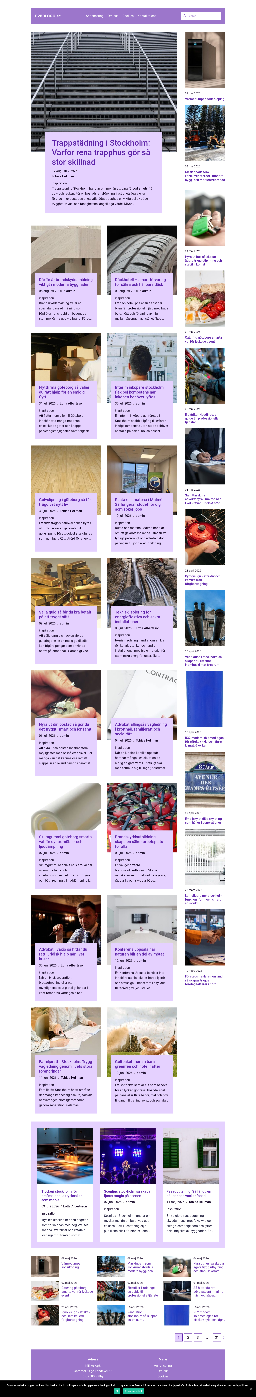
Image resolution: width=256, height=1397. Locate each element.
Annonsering (95, 16)
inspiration (59, 183)
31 (217, 1337)
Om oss (113, 16)
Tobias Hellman (63, 176)
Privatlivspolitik (133, 1391)
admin (70, 291)
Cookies (128, 16)
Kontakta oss (147, 16)
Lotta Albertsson (72, 403)
